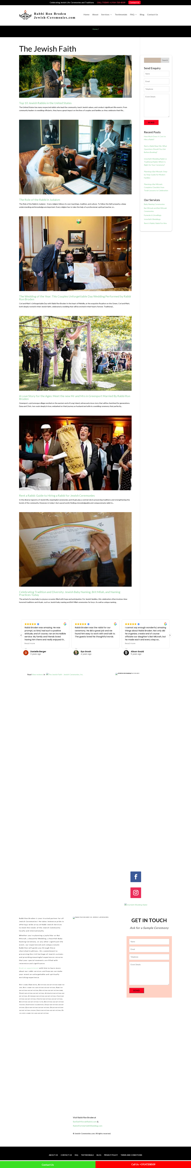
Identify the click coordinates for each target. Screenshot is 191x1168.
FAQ (132, 15)
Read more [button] (30, 643)
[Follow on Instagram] (135, 892)
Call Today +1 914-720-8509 (111, 2)
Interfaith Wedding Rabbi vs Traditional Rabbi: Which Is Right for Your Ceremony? (155, 162)
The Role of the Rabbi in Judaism (39, 199)
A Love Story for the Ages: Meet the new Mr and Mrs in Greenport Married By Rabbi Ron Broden (74, 397)
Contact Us (134, 2)
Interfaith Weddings (152, 219)
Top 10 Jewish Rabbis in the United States (45, 103)
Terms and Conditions (131, 1155)
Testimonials (121, 15)
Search (165, 60)
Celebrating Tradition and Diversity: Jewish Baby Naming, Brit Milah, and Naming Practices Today (69, 593)
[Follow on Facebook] (135, 876)
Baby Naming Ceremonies (154, 204)
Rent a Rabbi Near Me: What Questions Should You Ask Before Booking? (155, 149)
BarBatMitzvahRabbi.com (85, 1121)
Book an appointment (29, 968)
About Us (53, 1155)
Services (105, 15)
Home (86, 15)
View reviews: (37, 674)
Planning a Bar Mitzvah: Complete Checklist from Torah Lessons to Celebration (156, 187)
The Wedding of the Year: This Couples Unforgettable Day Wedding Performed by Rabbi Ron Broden (75, 298)
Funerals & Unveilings (152, 215)
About (95, 15)
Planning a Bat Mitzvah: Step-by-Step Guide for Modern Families (156, 174)
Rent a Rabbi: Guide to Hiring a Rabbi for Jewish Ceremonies (57, 495)
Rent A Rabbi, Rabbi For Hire (155, 223)
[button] (170, 635)
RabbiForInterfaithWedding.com (87, 1125)
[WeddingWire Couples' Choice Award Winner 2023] (135, 905)
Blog (142, 15)
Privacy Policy (111, 1155)
